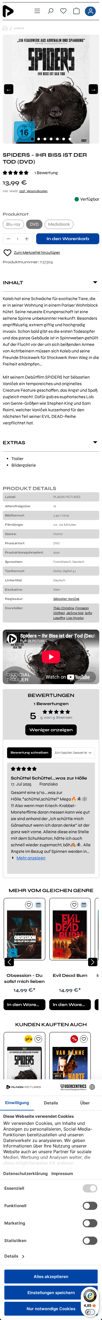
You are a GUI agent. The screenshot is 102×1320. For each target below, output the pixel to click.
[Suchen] (50, 11)
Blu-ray (13, 224)
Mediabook (59, 224)
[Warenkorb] (76, 11)
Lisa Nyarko (75, 618)
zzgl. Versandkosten (33, 191)
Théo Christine (63, 608)
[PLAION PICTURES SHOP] (5, 28)
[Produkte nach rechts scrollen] (92, 962)
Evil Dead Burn (70, 975)
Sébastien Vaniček (66, 599)
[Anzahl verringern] (8, 238)
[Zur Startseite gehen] (12, 11)
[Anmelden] (90, 11)
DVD (34, 224)
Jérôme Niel (75, 613)
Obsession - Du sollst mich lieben (24, 978)
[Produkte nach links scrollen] (9, 962)
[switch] (90, 1312)
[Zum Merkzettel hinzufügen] (29, 905)
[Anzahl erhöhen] (27, 238)
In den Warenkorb (68, 238)
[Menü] (37, 11)
